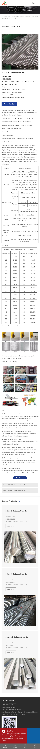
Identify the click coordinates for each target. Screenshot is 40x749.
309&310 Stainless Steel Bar (17, 490)
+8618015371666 (9, 704)
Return (21, 478)
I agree (33, 732)
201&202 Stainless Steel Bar (17, 485)
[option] (20, 51)
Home (14, 17)
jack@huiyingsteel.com (13, 709)
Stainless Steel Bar (31, 17)
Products (20, 17)
